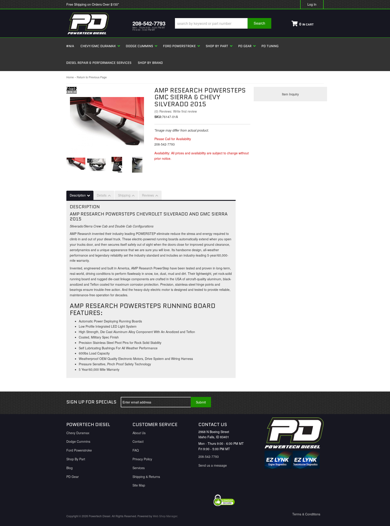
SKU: (158, 116)
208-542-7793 (208, 456)
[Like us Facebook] (286, 402)
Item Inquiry (290, 94)
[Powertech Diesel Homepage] (96, 23)
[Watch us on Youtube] (301, 402)
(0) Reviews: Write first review (175, 111)
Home (70, 77)
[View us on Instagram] (316, 402)
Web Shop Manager (165, 516)
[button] (223, 23)
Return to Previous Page (92, 77)
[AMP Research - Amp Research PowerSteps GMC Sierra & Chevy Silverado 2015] (71, 91)
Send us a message (212, 465)
